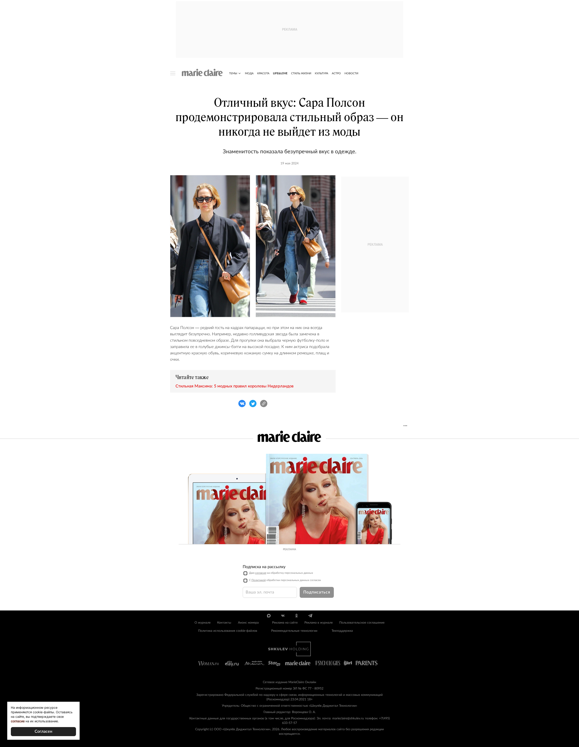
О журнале (203, 622)
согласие (260, 573)
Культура (321, 73)
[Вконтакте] (282, 615)
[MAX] (269, 615)
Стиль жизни (301, 73)
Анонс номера (248, 622)
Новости (351, 73)
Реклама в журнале (318, 622)
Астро (336, 73)
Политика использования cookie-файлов (227, 630)
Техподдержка (342, 630)
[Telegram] (310, 615)
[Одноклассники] (296, 615)
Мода (249, 73)
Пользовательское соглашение (361, 622)
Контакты (224, 622)
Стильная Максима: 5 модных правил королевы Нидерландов (235, 386)
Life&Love (280, 73)
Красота (263, 73)
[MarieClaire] (202, 72)
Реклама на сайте (285, 622)
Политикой (259, 580)
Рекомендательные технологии (294, 630)
